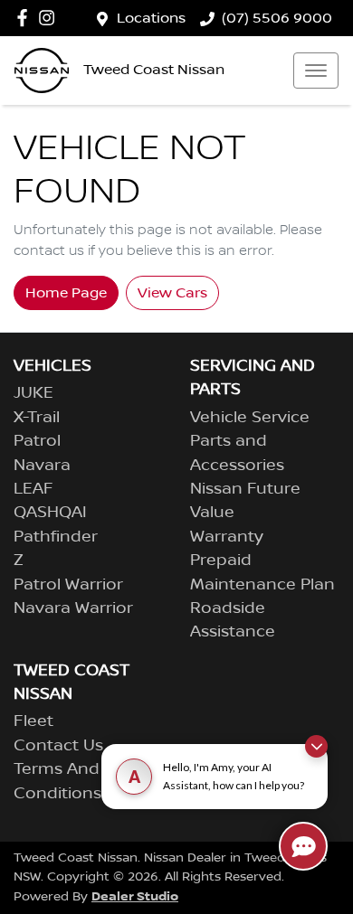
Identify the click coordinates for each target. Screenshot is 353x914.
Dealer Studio (134, 896)
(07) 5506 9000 (277, 18)
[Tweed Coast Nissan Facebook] (26, 17)
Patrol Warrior (68, 585)
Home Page (66, 293)
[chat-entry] (303, 846)
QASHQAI (50, 513)
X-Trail (37, 418)
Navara (42, 466)
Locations (151, 18)
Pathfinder (56, 537)
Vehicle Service (250, 418)
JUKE (33, 393)
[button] (316, 70)
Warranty (226, 537)
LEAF (33, 489)
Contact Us (58, 746)
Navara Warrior (73, 608)
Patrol (37, 441)
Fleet (33, 721)
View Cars (172, 293)
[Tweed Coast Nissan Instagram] (50, 17)
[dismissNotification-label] (316, 746)
